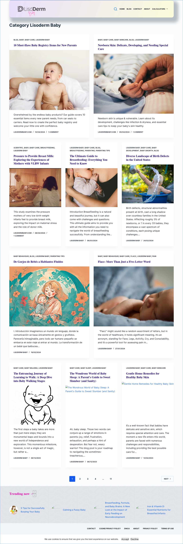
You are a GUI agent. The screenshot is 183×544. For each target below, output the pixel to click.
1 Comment (53, 132)
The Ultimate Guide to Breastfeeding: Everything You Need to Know (88, 159)
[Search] (115, 9)
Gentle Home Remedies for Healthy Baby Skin (142, 375)
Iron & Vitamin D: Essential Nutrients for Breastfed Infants (159, 510)
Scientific (18, 148)
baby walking (31, 368)
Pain (154, 256)
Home (122, 9)
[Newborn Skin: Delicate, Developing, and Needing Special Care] (134, 84)
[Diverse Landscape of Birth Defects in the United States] (148, 183)
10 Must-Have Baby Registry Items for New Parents (45, 45)
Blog (129, 9)
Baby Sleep (86, 368)
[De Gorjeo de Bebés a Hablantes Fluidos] (49, 296)
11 (111, 479)
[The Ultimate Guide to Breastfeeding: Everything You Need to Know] (91, 187)
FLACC (133, 256)
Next (166, 479)
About (147, 9)
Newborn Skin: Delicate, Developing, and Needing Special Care (133, 47)
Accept (125, 539)
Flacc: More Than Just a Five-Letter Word (124, 262)
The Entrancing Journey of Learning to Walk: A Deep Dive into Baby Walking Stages (33, 377)
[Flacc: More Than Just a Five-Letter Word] (134, 296)
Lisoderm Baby (43, 40)
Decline (135, 539)
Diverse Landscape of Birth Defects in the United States (147, 158)
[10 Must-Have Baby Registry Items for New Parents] (49, 80)
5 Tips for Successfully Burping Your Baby (33, 510)
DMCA (127, 528)
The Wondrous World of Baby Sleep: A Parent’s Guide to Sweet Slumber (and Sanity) (90, 377)
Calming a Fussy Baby (74, 509)
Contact (137, 9)
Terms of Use (167, 528)
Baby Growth (146, 150)
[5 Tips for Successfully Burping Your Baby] (13, 510)
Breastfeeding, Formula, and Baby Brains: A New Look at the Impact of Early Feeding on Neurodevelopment (117, 509)
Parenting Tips (103, 150)
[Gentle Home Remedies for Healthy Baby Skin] (148, 401)
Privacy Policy (150, 528)
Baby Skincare (121, 40)
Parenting (90, 150)
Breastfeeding (47, 148)
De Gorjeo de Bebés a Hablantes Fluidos (38, 262)
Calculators (158, 9)
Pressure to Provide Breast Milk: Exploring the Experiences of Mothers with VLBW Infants (34, 159)
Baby (21, 40)
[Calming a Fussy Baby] (55, 510)
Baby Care (30, 40)
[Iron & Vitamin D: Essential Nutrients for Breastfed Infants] (140, 510)
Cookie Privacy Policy (110, 528)
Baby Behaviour (21, 256)
